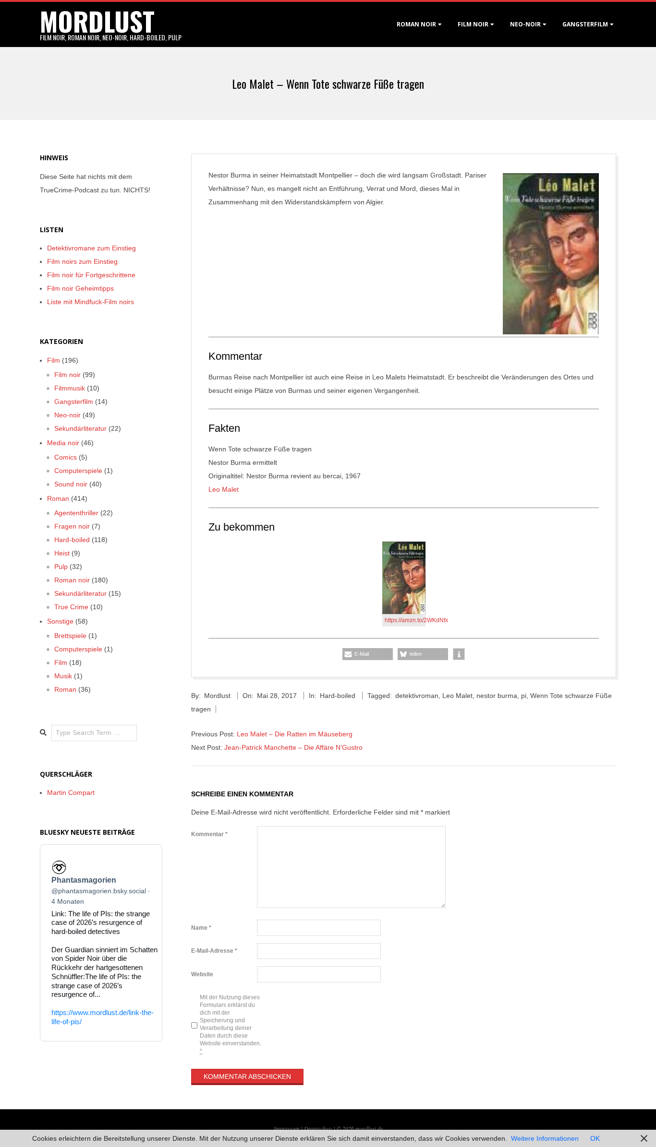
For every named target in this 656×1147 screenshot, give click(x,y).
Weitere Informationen (545, 1138)
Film (53, 360)
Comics (65, 457)
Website (202, 974)
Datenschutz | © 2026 (329, 1128)
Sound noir (70, 484)
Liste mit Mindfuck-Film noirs (90, 302)
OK (595, 1138)
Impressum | (289, 1128)
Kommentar (209, 834)
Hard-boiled (337, 695)
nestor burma (496, 695)
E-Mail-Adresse (214, 950)
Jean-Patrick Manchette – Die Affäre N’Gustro (293, 747)
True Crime (71, 607)
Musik (63, 676)
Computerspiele (78, 470)
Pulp (61, 566)
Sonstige (60, 621)
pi (523, 695)
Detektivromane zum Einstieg (91, 248)
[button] (367, 654)
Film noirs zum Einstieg (82, 261)
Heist (62, 553)
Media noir (63, 443)
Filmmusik (69, 388)
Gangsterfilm (585, 24)
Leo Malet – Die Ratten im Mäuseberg (294, 734)
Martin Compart (71, 792)
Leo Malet (223, 489)
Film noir (473, 24)
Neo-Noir (525, 24)
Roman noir (416, 24)
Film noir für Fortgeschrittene (91, 275)
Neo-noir (67, 415)
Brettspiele (70, 635)
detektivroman (416, 695)
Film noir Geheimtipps (80, 288)
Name (201, 927)
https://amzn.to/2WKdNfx (416, 620)
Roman (58, 498)
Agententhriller (76, 513)
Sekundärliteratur (80, 428)
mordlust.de (369, 1128)
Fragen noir (72, 526)
